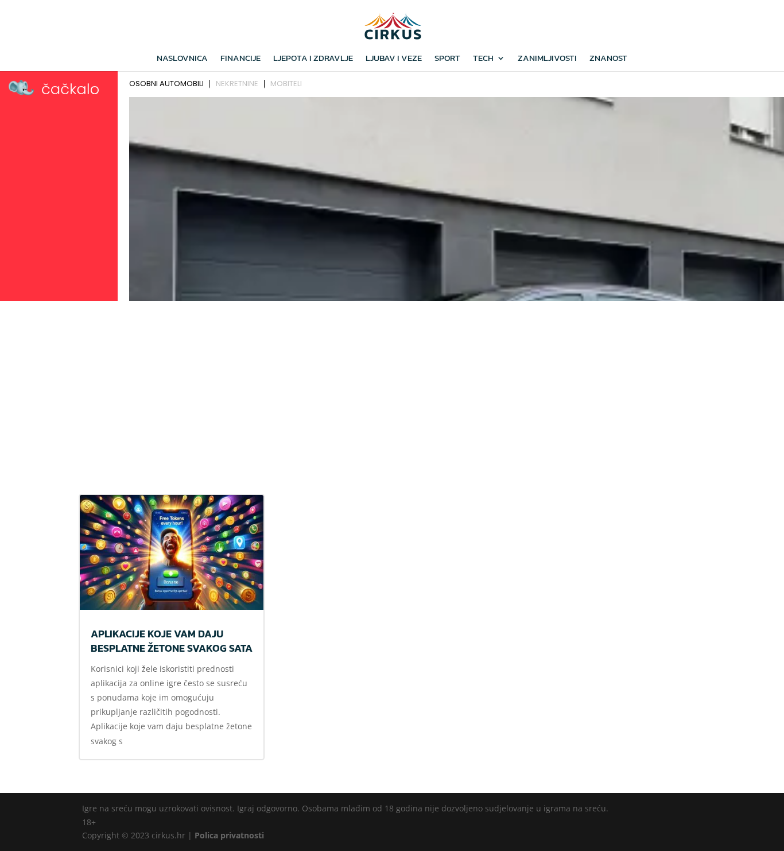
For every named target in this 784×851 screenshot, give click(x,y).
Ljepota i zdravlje (313, 59)
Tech (483, 59)
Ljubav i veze (394, 59)
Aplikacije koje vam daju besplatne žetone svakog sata (172, 641)
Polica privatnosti (229, 835)
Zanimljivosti (547, 59)
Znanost (608, 59)
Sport (447, 59)
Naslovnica (182, 59)
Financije (240, 59)
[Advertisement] (392, 391)
